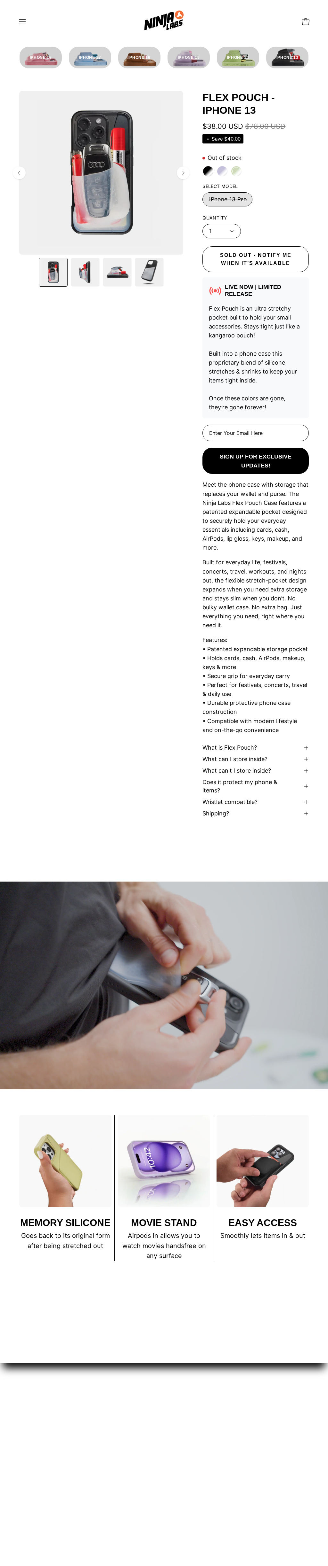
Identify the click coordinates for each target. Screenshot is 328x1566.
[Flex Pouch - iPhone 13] (53, 272)
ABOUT (91, 1437)
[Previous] (19, 172)
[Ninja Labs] (164, 21)
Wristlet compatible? (230, 801)
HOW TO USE (100, 1411)
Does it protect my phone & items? (239, 786)
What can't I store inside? (236, 770)
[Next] (183, 172)
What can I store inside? (234, 759)
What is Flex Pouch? (229, 747)
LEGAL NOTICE (42, 1401)
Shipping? (215, 813)
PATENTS (94, 1424)
